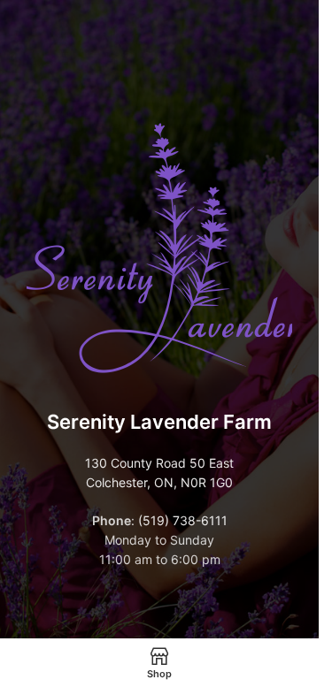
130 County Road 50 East (159, 462)
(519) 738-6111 (183, 520)
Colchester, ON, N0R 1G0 (159, 482)
